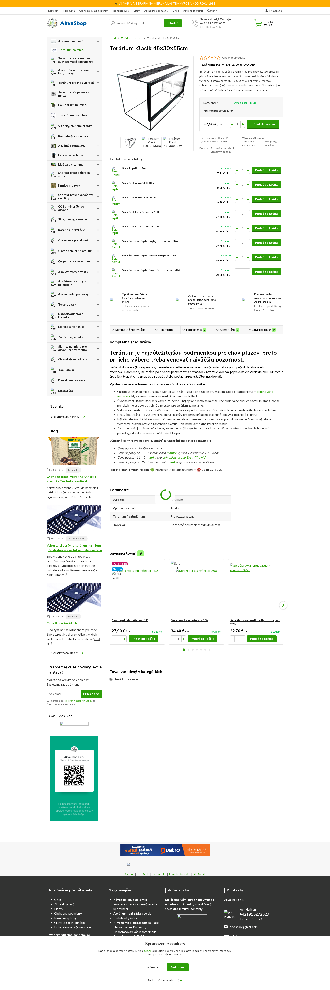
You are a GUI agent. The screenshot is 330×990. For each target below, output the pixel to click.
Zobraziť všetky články (64, 653)
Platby (136, 11)
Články (211, 11)
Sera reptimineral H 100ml (139, 197)
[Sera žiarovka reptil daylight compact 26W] (116, 244)
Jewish (173, 874)
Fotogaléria (68, 11)
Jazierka (185, 874)
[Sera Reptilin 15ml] (116, 172)
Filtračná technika (71, 155)
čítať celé (86, 497)
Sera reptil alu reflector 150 (140, 212)
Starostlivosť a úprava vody (74, 174)
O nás (175, 11)
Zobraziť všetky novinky (65, 417)
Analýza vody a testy (73, 272)
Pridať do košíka (263, 124)
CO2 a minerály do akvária (71, 208)
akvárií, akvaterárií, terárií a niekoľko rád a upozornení (135, 904)
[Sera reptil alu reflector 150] (116, 215)
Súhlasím (178, 967)
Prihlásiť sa (91, 694)
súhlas (148, 951)
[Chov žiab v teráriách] (74, 598)
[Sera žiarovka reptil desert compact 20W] (116, 259)
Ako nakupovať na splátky (93, 11)
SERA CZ (143, 874)
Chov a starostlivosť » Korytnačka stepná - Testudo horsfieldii (71, 479)
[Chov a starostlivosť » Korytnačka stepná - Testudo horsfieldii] (74, 452)
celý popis (262, 90)
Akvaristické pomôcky (73, 294)
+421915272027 (212, 23)
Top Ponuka (66, 370)
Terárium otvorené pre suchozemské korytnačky (75, 60)
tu (180, 980)
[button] (184, 649)
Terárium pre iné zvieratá (76, 83)
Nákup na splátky (65, 918)
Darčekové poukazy (71, 380)
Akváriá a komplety (71, 146)
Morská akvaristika (71, 327)
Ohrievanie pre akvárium (75, 240)
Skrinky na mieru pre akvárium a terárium (72, 348)
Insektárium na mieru (73, 115)
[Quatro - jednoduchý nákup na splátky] (165, 850)
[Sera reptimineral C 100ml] (116, 186)
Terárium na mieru (72, 50)
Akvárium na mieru (71, 41)
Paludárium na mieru (72, 105)
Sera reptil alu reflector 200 (140, 226)
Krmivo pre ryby (69, 186)
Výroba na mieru (76, 538)
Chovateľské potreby (73, 359)
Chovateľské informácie (69, 923)
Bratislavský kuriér (125, 918)
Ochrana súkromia (193, 11)
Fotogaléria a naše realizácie (72, 927)
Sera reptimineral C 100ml (139, 183)
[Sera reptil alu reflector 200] (116, 230)
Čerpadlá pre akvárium (74, 261)
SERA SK (199, 874)
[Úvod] (76, 23)
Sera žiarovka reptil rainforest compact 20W (151, 270)
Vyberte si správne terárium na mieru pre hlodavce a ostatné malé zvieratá (74, 548)
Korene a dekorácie (71, 230)
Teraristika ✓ (67, 305)
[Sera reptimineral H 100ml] (116, 201)
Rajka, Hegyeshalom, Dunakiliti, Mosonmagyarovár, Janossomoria (136, 927)
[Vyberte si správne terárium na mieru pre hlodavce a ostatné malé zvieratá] (74, 520)
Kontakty (53, 11)
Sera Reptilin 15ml (134, 168)
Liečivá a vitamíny (70, 165)
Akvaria (129, 874)
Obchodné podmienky (156, 11)
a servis (132, 914)
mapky (171, 453)
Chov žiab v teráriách (62, 623)
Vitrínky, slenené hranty (75, 126)
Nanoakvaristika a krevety (70, 315)
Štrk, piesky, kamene (72, 219)
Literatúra (65, 391)
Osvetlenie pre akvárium (75, 251)
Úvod (113, 38)
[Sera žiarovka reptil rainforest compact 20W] (116, 273)
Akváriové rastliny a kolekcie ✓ (72, 283)
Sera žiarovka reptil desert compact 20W (149, 255)
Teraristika (73, 470)
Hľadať (173, 23)
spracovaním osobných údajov (77, 701)
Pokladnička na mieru (73, 136)
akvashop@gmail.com (244, 927)
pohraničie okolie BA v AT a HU (183, 457)
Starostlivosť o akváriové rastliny (76, 196)
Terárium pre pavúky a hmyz (73, 94)
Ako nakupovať (120, 11)
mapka (151, 457)
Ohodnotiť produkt (233, 58)
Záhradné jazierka (70, 337)
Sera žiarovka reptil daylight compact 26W (150, 241)
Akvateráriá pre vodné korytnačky (74, 71)
